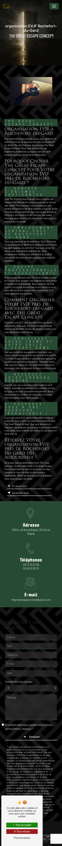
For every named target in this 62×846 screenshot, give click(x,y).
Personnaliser (22, 838)
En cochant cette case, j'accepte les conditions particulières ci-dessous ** (29, 726)
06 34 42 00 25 (31, 568)
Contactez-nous (20, 493)
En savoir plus (19, 486)
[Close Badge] (48, 836)
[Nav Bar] (54, 6)
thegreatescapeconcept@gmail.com (31, 599)
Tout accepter (23, 825)
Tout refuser (23, 831)
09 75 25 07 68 (31, 564)
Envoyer (34, 736)
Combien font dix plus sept (19, 681)
